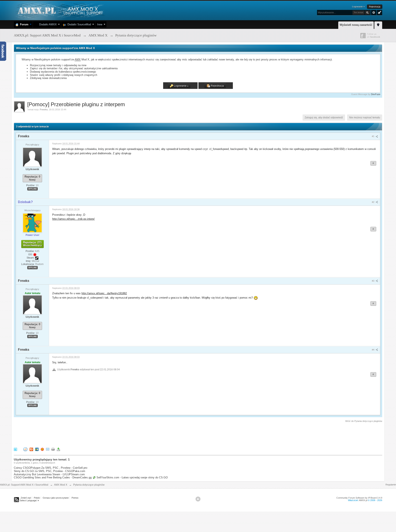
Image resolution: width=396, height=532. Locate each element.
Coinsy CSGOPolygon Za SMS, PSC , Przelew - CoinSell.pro (50, 467)
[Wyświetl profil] (32, 156)
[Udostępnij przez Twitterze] (15, 449)
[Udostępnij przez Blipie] (31, 449)
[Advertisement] (89, 434)
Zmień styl (26, 498)
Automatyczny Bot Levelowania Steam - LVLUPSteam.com (49, 474)
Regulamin (390, 484)
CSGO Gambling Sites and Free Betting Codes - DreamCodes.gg (53, 477)
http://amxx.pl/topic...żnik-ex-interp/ (73, 218)
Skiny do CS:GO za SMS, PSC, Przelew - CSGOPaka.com (49, 471)
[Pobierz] (58, 449)
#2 (373, 202)
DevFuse (375, 94)
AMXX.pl (363, 500)
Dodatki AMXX (47, 24)
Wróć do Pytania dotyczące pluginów (363, 421)
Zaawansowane (373, 12)
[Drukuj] (53, 449)
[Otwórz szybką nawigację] (378, 24)
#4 (373, 349)
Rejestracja (374, 6)
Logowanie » (358, 6)
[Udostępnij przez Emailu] (47, 449)
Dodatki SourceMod (78, 24)
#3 (373, 281)
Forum (23, 24)
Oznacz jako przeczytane (56, 498)
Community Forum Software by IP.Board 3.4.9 (359, 498)
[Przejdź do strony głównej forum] (60, 10)
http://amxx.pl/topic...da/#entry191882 (104, 293)
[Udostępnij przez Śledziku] (37, 449)
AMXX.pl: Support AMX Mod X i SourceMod (24, 484)
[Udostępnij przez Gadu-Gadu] (42, 449)
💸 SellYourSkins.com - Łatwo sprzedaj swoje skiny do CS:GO (130, 477)
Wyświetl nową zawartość (356, 24)
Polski (37, 498)
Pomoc (75, 498)
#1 (373, 136)
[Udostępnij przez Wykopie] (25, 449)
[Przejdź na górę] (198, 499)
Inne (99, 24)
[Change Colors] (379, 12)
